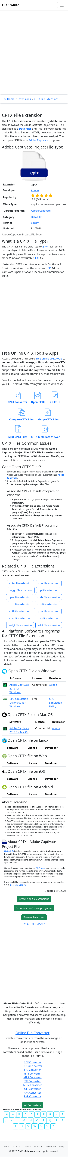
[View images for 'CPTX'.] (5, 841)
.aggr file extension (21, 590)
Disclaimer (50, 1146)
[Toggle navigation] (61, 5)
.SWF (45, 246)
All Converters (32, 1105)
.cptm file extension (20, 583)
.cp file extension (48, 590)
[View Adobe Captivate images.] (5, 684)
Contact (17, 1146)
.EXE (36, 258)
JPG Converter (32, 1070)
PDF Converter (32, 1062)
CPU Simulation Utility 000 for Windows (18, 702)
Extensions (24, 99)
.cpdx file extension (48, 597)
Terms (28, 1146)
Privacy (38, 1146)
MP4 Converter (33, 1073)
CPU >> (41, 924)
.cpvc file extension (20, 618)
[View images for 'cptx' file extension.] (34, 166)
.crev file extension (48, 618)
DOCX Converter (32, 1066)
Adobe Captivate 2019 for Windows (19, 688)
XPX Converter (32, 1092)
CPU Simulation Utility (55, 702)
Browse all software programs (34, 908)
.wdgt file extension (20, 625)
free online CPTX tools (49, 358)
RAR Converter (32, 1096)
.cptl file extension (19, 611)
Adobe (35, 190)
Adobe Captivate (38, 140)
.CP (48, 268)
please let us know (18, 885)
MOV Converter (32, 1085)
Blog (61, 1146)
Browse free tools (34, 917)
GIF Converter (32, 1089)
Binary (35, 222)
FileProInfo (10, 5)
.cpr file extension (20, 604)
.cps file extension (47, 604)
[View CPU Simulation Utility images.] (5, 699)
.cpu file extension (48, 583)
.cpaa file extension (19, 597)
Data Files (25, 128)
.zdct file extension (48, 625)
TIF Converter (33, 1081)
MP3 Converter (33, 1077)
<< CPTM (29, 924)
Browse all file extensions (34, 899)
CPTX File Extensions (46, 99)
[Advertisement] (34, 59)
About (7, 1146)
